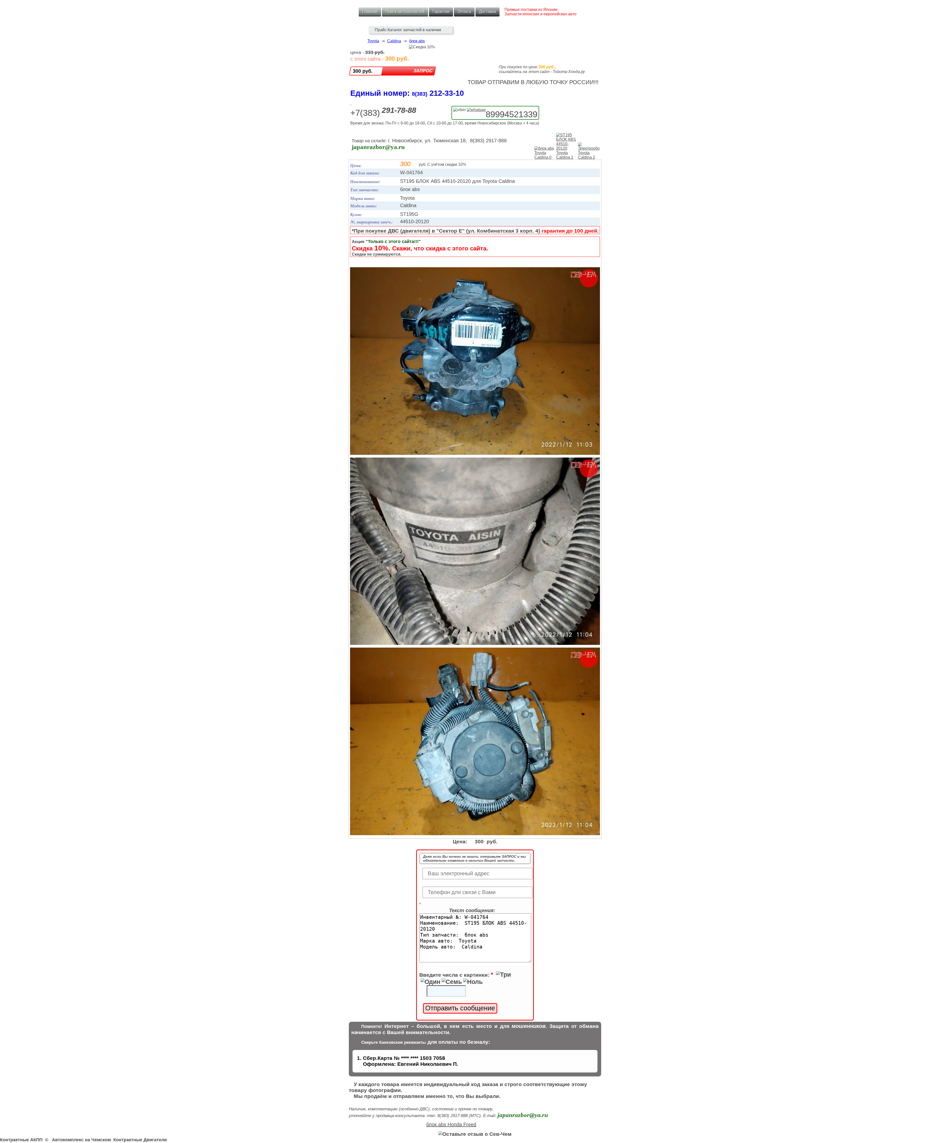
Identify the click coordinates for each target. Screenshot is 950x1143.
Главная (370, 11)
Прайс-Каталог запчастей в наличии (408, 30)
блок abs (417, 41)
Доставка (487, 11)
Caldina (394, 41)
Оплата (464, 11)
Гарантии (441, 11)
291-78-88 (399, 110)
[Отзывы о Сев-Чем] (475, 1134)
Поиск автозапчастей (405, 11)
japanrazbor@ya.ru (378, 147)
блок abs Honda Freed (451, 1124)
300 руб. (363, 71)
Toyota (373, 41)
